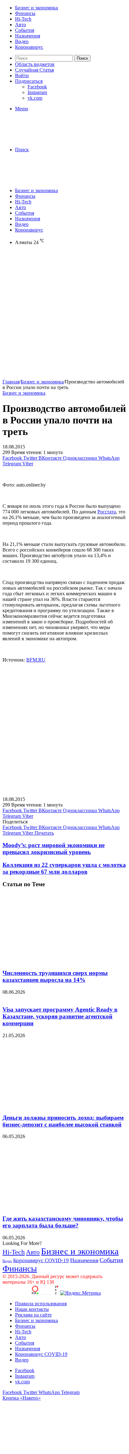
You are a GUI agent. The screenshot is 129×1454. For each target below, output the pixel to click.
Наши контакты (32, 1309)
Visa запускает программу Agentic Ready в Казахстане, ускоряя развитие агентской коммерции (60, 1016)
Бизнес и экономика (36, 7)
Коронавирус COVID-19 (41, 1260)
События (24, 30)
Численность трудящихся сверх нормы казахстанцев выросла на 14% (55, 976)
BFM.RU (35, 659)
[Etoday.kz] (49, 139)
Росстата (106, 511)
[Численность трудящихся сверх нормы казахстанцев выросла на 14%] (64, 960)
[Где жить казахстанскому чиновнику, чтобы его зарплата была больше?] (64, 1206)
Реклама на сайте (33, 1314)
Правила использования (41, 1303)
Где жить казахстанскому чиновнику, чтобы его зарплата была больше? (63, 1222)
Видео (21, 41)
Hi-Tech (23, 19)
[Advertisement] (64, 314)
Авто (20, 24)
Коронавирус (29, 47)
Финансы (25, 13)
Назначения (27, 35)
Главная (11, 381)
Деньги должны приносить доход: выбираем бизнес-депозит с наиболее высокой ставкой (63, 1121)
